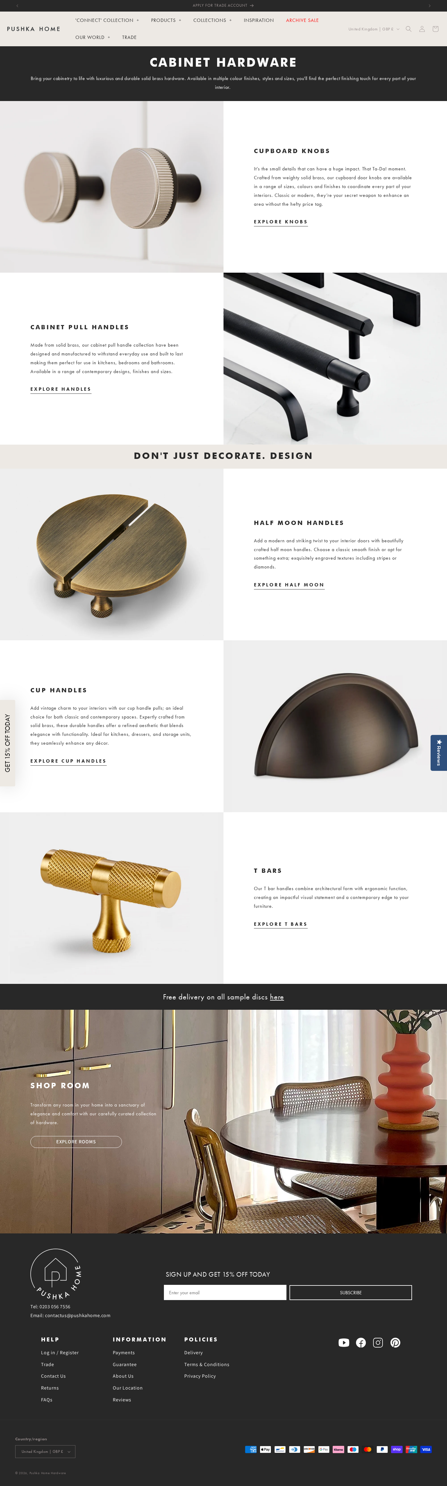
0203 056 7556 (55, 1306)
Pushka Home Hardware (47, 1473)
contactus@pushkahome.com (77, 1315)
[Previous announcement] (17, 6)
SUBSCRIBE (351, 1292)
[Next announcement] (429, 6)
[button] (408, 29)
